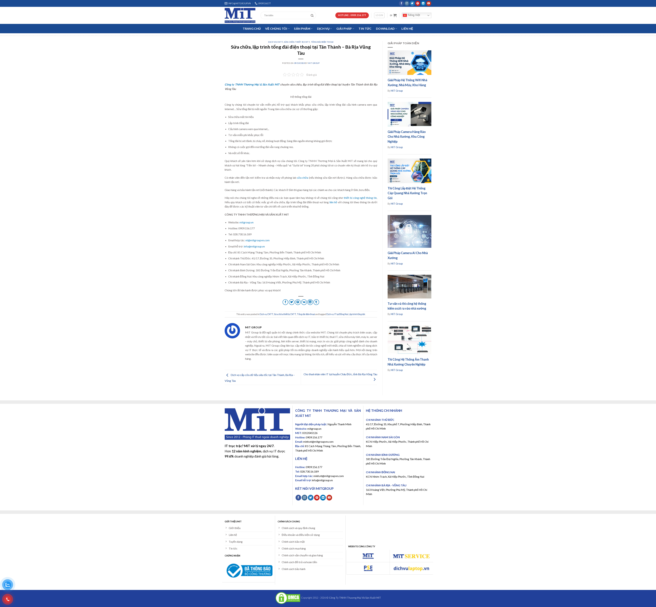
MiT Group (313, 63)
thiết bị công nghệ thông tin (360, 197)
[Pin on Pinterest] (298, 302)
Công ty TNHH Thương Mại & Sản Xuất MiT (252, 84)
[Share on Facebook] (285, 302)
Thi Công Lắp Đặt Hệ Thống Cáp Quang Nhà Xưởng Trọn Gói (407, 193)
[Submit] (313, 15)
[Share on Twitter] (292, 302)
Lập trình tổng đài (357, 314)
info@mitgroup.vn (254, 246)
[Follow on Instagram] (406, 3)
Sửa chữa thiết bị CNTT (297, 42)
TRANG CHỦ (252, 28)
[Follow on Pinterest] (417, 3)
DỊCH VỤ (323, 28)
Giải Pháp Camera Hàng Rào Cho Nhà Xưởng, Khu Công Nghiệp (407, 137)
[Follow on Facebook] (401, 3)
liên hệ (333, 202)
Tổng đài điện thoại (322, 42)
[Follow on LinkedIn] (423, 3)
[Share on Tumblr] (316, 302)
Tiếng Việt (413, 15)
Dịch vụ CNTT (275, 42)
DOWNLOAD (385, 28)
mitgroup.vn (247, 222)
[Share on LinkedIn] (310, 302)
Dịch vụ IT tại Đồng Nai (337, 314)
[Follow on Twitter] (412, 3)
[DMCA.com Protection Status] (288, 597)
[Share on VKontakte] (304, 302)
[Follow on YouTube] (428, 3)
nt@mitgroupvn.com (257, 240)
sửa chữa (302, 177)
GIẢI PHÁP (344, 28)
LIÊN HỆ (407, 28)
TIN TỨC (365, 28)
